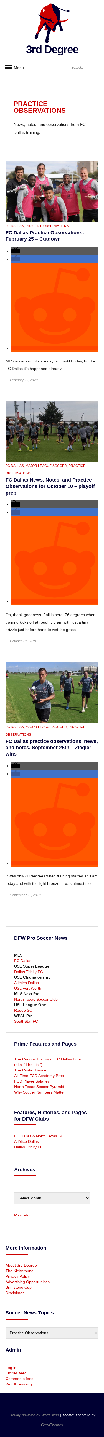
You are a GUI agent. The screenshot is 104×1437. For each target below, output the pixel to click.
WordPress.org (19, 1384)
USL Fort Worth (27, 988)
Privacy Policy (18, 1276)
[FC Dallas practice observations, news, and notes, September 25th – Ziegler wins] (52, 692)
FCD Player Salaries (32, 1081)
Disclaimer (15, 1293)
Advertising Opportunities (28, 1282)
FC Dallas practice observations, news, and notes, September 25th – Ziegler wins (52, 747)
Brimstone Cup (19, 1287)
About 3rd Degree (21, 1265)
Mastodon (23, 1215)
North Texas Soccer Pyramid (39, 1086)
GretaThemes (52, 1425)
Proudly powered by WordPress (34, 1415)
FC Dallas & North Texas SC (39, 1136)
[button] (15, 251)
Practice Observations (47, 226)
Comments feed (20, 1378)
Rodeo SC (23, 1010)
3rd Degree (52, 49)
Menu (16, 67)
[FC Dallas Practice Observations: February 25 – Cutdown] (52, 191)
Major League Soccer (46, 466)
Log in (11, 1367)
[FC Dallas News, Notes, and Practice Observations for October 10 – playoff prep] (52, 431)
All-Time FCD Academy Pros (39, 1075)
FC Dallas (15, 226)
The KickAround (20, 1271)
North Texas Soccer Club (36, 999)
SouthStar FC (26, 1021)
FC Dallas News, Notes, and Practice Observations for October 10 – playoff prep (50, 486)
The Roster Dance (30, 1070)
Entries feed (16, 1373)
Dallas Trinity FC (28, 971)
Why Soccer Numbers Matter (39, 1092)
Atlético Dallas (26, 983)
